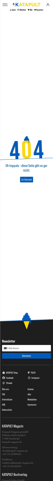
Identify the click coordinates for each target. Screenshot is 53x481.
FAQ (3, 394)
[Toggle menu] (5, 4)
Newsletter (8, 341)
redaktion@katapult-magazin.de (17, 463)
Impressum (32, 404)
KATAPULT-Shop (12, 372)
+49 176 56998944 (11, 454)
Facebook (10, 377)
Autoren (31, 389)
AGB (3, 404)
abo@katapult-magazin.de (15, 451)
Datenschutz (7, 409)
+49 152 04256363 (11, 466)
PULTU (33, 372)
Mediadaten (32, 399)
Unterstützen (7, 399)
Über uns (5, 389)
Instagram (35, 377)
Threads (9, 383)
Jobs (29, 394)
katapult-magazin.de (12, 442)
